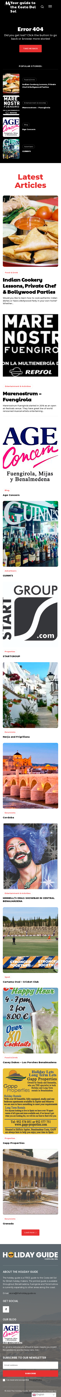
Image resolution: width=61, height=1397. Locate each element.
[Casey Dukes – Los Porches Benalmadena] (30, 1020)
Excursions (10, 732)
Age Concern (28, 129)
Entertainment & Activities (35, 103)
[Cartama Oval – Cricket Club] (30, 940)
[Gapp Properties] (30, 1101)
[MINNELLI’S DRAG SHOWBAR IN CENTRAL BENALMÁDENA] (30, 856)
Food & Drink (29, 80)
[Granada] (30, 1182)
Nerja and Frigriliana (16, 737)
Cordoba (8, 817)
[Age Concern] (11, 127)
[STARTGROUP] (30, 614)
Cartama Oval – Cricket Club (21, 982)
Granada (8, 1223)
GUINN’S (26, 151)
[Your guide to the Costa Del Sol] (30, 1255)
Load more (29, 1232)
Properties (10, 651)
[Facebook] (6, 1309)
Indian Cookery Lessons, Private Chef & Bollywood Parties (39, 85)
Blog (26, 125)
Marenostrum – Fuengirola (36, 107)
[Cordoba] (30, 776)
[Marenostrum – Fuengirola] (11, 105)
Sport (7, 977)
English (40, 1394)
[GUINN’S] (11, 149)
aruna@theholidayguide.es (22, 1293)
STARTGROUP (11, 656)
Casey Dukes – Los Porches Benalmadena (29, 1062)
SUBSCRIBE (30, 1373)
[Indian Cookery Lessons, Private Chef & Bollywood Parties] (11, 83)
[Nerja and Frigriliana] (30, 695)
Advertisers (28, 146)
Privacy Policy (35, 1380)
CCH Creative (30, 1393)
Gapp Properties (14, 1143)
